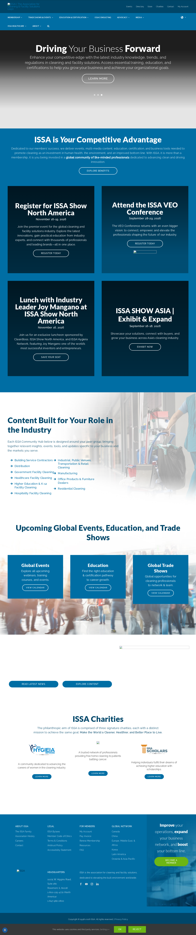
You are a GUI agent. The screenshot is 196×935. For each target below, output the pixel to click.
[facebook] (81, 884)
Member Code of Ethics (59, 836)
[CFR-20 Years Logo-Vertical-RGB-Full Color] (98, 742)
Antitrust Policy (55, 845)
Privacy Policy (121, 919)
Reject (137, 929)
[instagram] (92, 884)
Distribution (22, 466)
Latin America (119, 854)
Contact (19, 845)
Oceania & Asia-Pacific (123, 859)
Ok (120, 929)
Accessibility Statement (59, 850)
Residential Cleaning (71, 488)
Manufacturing (67, 473)
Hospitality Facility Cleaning (33, 493)
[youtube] (86, 884)
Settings (104, 929)
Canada (116, 831)
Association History (25, 836)
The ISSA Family (23, 831)
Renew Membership (90, 841)
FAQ (82, 850)
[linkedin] (97, 884)
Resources (85, 845)
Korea (115, 849)
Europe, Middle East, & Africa (123, 843)
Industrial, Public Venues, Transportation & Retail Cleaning (74, 464)
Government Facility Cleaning (34, 472)
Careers (19, 841)
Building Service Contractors (34, 460)
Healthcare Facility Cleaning (33, 477)
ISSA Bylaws (53, 831)
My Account (86, 831)
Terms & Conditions (57, 841)
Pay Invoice (85, 836)
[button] (51, 26)
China (115, 836)
